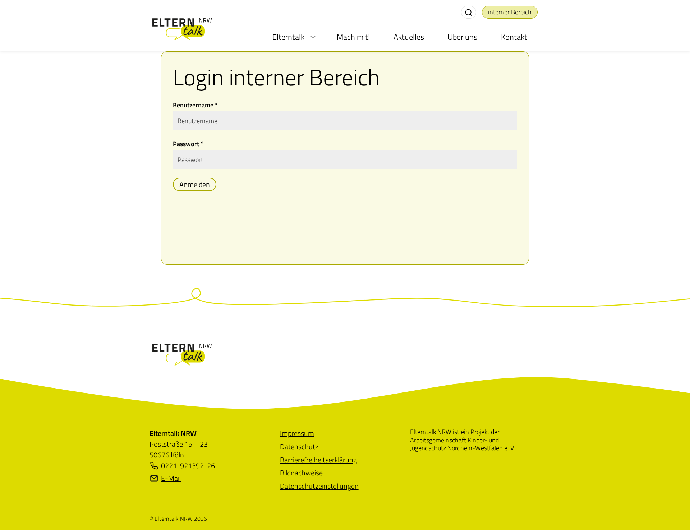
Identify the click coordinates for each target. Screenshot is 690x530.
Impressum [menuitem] (297, 433)
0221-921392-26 (188, 465)
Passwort (188, 144)
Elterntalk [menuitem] (288, 37)
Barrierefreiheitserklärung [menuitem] (318, 459)
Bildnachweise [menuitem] (301, 472)
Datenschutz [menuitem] (299, 446)
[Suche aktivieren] (468, 12)
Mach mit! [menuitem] (353, 37)
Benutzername (195, 105)
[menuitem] (313, 37)
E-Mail (171, 478)
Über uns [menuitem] (462, 37)
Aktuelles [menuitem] (409, 37)
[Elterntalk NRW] (182, 353)
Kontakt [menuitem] (514, 37)
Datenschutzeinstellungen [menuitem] (319, 486)
